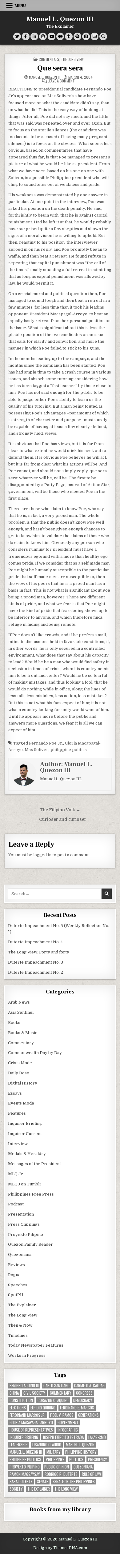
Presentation (21, 1214)
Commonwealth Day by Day (35, 1052)
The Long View (72, 59)
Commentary (49, 59)
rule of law (91, 1474)
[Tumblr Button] (69, 36)
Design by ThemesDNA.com (60, 1548)
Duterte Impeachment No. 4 (35, 942)
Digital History (22, 1083)
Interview (18, 1143)
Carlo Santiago (56, 1385)
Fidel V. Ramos (62, 1415)
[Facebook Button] (26, 36)
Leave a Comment (61, 81)
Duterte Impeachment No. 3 (35, 962)
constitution (21, 1400)
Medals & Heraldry (27, 1153)
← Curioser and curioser (60, 819)
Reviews (16, 1264)
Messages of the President (34, 1163)
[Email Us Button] (94, 36)
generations (88, 1415)
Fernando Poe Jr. (46, 743)
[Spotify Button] (77, 36)
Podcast (16, 1204)
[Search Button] (103, 36)
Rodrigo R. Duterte (61, 1474)
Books (14, 1022)
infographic (68, 1430)
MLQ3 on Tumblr (25, 1184)
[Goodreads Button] (86, 36)
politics (76, 1459)
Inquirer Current (25, 1133)
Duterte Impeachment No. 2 (35, 972)
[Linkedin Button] (34, 36)
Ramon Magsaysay (25, 1474)
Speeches (17, 1285)
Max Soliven (37, 749)
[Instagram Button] (43, 36)
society (16, 1489)
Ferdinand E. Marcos (77, 1408)
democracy (82, 1400)
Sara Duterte (21, 1481)
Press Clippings (24, 1224)
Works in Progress (27, 1355)
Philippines (55, 1459)
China (14, 1393)
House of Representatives (31, 1430)
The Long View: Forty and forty (38, 952)
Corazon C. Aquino (53, 1400)
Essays (15, 1093)
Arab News (19, 1002)
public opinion (56, 1467)
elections (18, 1408)
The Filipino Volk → (60, 810)
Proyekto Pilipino (25, 1234)
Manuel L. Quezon (80, 1445)
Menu (20, 5)
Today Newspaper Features (35, 1345)
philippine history (81, 1452)
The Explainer (22, 1305)
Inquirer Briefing (25, 1123)
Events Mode (21, 1103)
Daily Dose (18, 1073)
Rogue (14, 1274)
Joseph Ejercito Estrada (63, 1437)
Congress (84, 1393)
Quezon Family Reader (30, 1244)
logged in (42, 855)
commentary (60, 1393)
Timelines (18, 1335)
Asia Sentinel (21, 1012)
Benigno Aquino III (24, 1385)
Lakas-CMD (97, 1437)
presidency (97, 1459)
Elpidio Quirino (42, 1408)
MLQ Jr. (16, 1174)
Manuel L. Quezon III (60, 19)
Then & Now (20, 1325)
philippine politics (68, 749)
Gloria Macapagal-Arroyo (31, 1422)
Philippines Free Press (31, 1194)
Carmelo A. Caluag (89, 1385)
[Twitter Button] (17, 36)
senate (42, 1481)
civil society (34, 1393)
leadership (19, 1445)
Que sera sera (60, 68)
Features (17, 1113)
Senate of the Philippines (74, 1481)
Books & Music (22, 1032)
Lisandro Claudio (46, 1445)
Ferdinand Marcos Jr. (28, 1415)
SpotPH (15, 1294)
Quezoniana (19, 1254)
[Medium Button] (60, 36)
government (68, 1422)
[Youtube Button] (51, 36)
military (53, 1452)
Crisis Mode (20, 1063)
